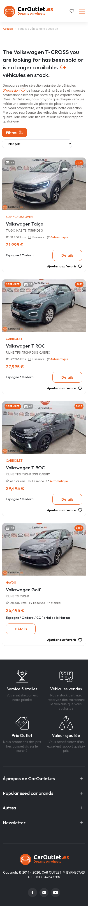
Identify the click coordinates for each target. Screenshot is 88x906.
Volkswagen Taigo (24, 224)
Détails (67, 255)
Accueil (8, 28)
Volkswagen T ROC (25, 346)
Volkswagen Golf (23, 589)
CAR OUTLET (52, 872)
